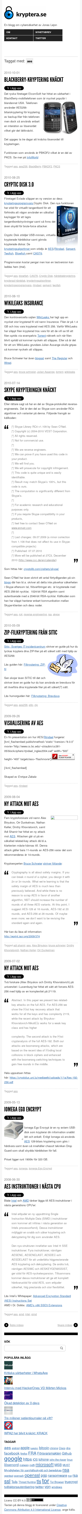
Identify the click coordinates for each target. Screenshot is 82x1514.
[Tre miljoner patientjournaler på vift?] (8, 1413)
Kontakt (11, 38)
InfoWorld (32, 157)
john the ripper (58, 1459)
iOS (35, 1459)
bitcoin (44, 1447)
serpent (47, 285)
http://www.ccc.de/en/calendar (37, 560)
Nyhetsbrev (43, 32)
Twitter (41, 38)
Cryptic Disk (46, 275)
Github (67, 1453)
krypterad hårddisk (14, 280)
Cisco (62, 1448)
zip (36, 705)
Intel (14, 1200)
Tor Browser (57, 1482)
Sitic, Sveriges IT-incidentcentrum (24, 646)
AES (51, 249)
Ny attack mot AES (21, 804)
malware (24, 1465)
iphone (43, 1459)
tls (39, 1481)
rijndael (37, 285)
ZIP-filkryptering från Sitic (30, 632)
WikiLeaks (43, 317)
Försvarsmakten (49, 1453)
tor (45, 1480)
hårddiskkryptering (64, 275)
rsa (50, 614)
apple (25, 1447)
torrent (59, 371)
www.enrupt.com (22, 528)
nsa (65, 1470)
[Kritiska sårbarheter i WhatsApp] (8, 1368)
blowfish (23, 275)
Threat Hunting (27, 1482)
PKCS (56, 166)
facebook (12, 1453)
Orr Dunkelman (46, 950)
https (27, 1459)
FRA (32, 1453)
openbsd (8, 1475)
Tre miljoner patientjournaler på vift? (28, 1418)
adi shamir (19, 945)
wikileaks (70, 371)
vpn (48, 1486)
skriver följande (52, 863)
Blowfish (20, 253)
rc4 (20, 614)
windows (57, 1487)
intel (27, 1314)
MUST (66, 1465)
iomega (23, 1168)
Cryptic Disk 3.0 (19, 184)
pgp (44, 1475)
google (13, 1458)
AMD (26, 1200)
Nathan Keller (28, 950)
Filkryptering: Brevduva (45, 696)
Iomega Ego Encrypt (22, 1109)
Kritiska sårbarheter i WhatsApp (26, 1372)
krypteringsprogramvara (19, 203)
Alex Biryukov (39, 945)
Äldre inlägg (17, 1325)
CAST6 (37, 253)
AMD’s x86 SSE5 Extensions (44, 1305)
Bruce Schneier (33, 863)
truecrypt (71, 1481)
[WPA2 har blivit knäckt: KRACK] (8, 1428)
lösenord (11, 1464)
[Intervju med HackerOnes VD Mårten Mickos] (8, 1383)
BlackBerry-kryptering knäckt (33, 79)
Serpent (70, 249)
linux (70, 1459)
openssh (19, 1476)
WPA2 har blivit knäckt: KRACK (26, 1433)
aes (15, 166)
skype (56, 614)
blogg (7, 582)
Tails (14, 1481)
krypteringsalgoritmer (17, 249)
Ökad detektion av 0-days (22, 1403)
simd (34, 1314)
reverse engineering (35, 614)
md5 (32, 1465)
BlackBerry (35, 166)
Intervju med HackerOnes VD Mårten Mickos (35, 1388)
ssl (7, 1480)
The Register (59, 358)
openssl (32, 1475)
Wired (7, 363)
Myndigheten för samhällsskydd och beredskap (33, 1470)
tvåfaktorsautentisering (19, 1486)
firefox (23, 1453)
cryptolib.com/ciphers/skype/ (41, 569)
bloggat (39, 358)
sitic (31, 705)
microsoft (45, 1464)
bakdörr (34, 1448)
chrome (54, 1448)
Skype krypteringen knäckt (30, 390)
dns (68, 1448)
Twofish (8, 253)
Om (8, 32)
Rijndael (59, 249)
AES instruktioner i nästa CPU (32, 1186)
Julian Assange (46, 371)
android (16, 1448)
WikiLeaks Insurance (23, 303)
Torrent (41, 335)
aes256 (23, 166)
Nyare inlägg (65, 1325)
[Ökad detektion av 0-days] (8, 1398)
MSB (58, 1464)
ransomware (57, 1475)
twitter (39, 1486)
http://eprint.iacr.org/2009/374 (22, 936)
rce (70, 1476)
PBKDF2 (47, 166)
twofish (57, 285)
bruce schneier (27, 371)
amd (21, 1314)
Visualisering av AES (23, 723)
